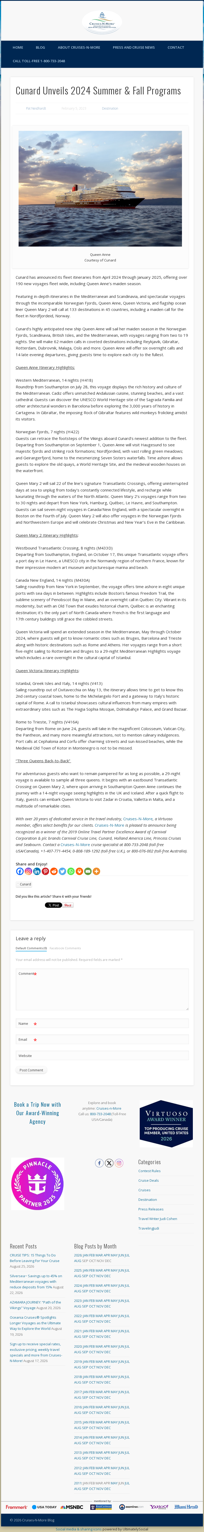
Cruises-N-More (138, 818)
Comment (28, 974)
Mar (99, 1255)
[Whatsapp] (71, 871)
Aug (77, 1260)
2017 (78, 1391)
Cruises (144, 1190)
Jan (85, 1255)
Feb (92, 1255)
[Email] (88, 871)
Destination (110, 108)
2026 (78, 1255)
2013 (78, 1452)
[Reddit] (54, 871)
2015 (78, 1422)
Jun (121, 1255)
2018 (78, 1376)
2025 (78, 1270)
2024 (78, 1285)
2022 (78, 1315)
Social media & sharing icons (79, 1529)
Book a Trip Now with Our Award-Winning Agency (37, 1113)
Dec (107, 1275)
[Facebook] (20, 871)
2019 (78, 1361)
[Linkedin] (37, 871)
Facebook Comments (65, 948)
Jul (127, 1255)
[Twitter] (62, 871)
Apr (107, 1255)
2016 (78, 1407)
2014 (78, 1437)
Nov (100, 1275)
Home (18, 47)
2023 (78, 1300)
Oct (92, 1275)
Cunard (25, 884)
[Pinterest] (45, 871)
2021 (78, 1331)
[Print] (79, 871)
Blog (40, 47)
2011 (78, 1483)
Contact (176, 47)
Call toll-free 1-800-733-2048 (39, 61)
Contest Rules (149, 1170)
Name (28, 1024)
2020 (78, 1346)
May (114, 1255)
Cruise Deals (148, 1180)
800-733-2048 (100, 1113)
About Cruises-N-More (79, 47)
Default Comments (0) (31, 948)
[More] (96, 871)
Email (28, 1040)
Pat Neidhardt (36, 108)
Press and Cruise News (134, 47)
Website (25, 1055)
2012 (78, 1468)
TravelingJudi (148, 1228)
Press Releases (151, 1209)
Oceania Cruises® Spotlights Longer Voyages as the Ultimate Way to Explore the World (35, 1323)
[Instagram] (28, 871)
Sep (85, 1275)
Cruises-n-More (108, 1108)
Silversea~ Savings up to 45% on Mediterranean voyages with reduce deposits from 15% (36, 1281)
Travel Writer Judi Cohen (157, 1218)
